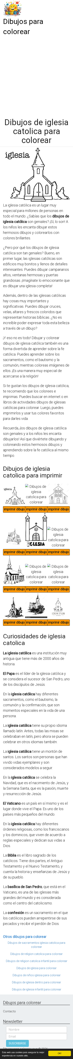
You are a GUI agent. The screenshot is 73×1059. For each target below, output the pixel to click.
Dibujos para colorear (23, 26)
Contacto (9, 1011)
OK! (59, 1053)
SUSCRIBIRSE (17, 1043)
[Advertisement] (36, 75)
